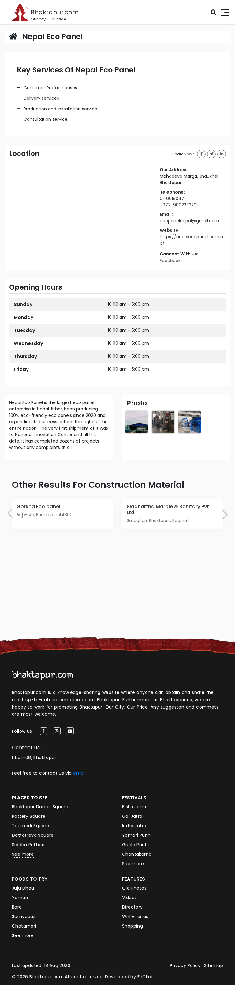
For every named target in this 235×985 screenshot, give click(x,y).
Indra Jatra (134, 826)
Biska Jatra (134, 807)
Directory (132, 907)
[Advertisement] (117, 591)
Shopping (132, 926)
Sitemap (213, 965)
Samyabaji (23, 916)
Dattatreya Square (33, 835)
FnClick (145, 977)
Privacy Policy (185, 965)
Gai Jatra (132, 816)
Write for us (135, 916)
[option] (62, 513)
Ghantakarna (136, 854)
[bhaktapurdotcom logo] (42, 675)
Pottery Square (29, 816)
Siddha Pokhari (28, 845)
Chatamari (24, 926)
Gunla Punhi (135, 845)
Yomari (20, 897)
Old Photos (134, 888)
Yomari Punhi (137, 835)
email (79, 773)
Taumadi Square (30, 826)
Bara (17, 907)
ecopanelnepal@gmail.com (189, 221)
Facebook (170, 260)
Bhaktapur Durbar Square (40, 807)
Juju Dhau (23, 888)
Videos (129, 897)
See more (23, 854)
